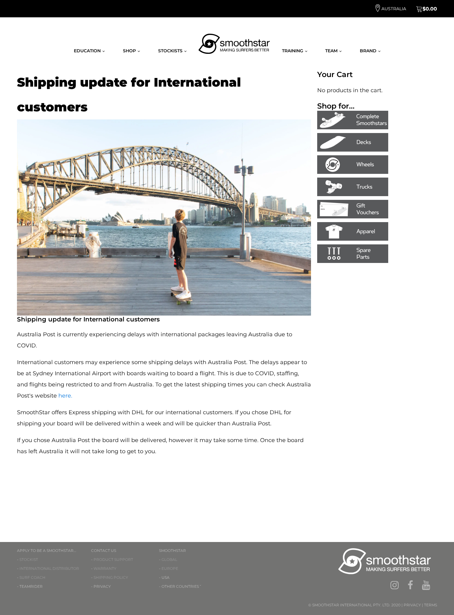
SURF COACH (32, 577)
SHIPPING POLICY (111, 577)
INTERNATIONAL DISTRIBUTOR (49, 568)
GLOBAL (169, 559)
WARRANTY (105, 568)
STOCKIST (28, 559)
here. (65, 395)
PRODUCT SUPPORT (113, 559)
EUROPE (170, 568)
